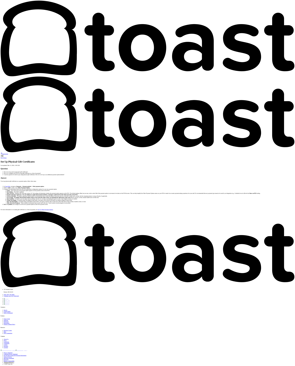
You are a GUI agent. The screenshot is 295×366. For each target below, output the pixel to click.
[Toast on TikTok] (6, 298)
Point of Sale (7, 319)
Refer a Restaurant (8, 313)
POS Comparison (8, 333)
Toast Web (7, 186)
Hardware (6, 321)
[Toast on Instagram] (7, 300)
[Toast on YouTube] (6, 304)
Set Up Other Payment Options (45, 209)
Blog (5, 332)
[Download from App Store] (8, 350)
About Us (6, 339)
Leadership (6, 342)
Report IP (6, 359)
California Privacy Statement (11, 354)
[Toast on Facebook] (7, 301)
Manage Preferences (9, 362)
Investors (6, 346)
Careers (5, 344)
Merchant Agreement (9, 358)
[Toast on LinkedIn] (6, 302)
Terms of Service (8, 357)
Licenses (6, 347)
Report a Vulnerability (9, 361)
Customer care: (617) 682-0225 (11, 296)
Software (6, 320)
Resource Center (8, 330)
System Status (7, 311)
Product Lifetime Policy (9, 324)
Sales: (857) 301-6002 (9, 294)
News (5, 340)
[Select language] (2, 156)
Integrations (6, 323)
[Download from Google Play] (21, 350)
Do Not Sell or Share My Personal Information (15, 355)
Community (6, 343)
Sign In (5, 310)
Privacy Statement (8, 352)
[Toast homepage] (147, 286)
